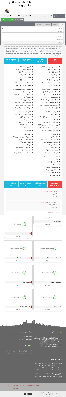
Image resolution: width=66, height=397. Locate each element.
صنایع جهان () (11, 59)
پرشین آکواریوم (57, 221)
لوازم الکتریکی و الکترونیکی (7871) (49, 128)
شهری (62, 24)
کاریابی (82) (27, 134)
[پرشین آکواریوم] (48, 218)
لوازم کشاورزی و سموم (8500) (23, 114)
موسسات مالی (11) (25, 130)
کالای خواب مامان (57, 307)
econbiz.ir (15, 388)
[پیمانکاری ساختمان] (18, 278)
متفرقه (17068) (26, 120)
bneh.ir (22, 385)
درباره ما (16, 16)
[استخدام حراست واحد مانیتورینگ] (18, 254)
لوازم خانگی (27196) (25, 112)
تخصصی (55, 24)
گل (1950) (55, 120)
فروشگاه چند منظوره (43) (51, 153)
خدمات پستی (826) (25, 80)
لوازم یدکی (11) (54, 175)
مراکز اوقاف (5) (26, 145)
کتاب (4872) (54, 114)
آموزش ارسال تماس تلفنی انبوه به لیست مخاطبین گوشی (48, 377)
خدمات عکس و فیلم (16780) (50, 95)
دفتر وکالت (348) (53, 145)
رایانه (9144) (27, 92)
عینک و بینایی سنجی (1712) (23, 105)
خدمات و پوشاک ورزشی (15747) (49, 102)
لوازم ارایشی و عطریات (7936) (50, 122)
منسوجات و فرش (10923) (23, 122)
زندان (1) (55, 159)
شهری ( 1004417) (54, 60)
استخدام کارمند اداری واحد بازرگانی (53, 258)
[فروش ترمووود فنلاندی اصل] (18, 303)
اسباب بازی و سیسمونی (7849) (49, 67)
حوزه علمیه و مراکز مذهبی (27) (49, 140)
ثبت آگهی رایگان (6, 20)
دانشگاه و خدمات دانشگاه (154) (22, 89)
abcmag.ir (7, 385)
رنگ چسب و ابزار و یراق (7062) (22, 95)
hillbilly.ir (16, 385)
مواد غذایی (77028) (25, 125)
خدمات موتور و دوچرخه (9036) (49, 100)
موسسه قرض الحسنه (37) (51, 167)
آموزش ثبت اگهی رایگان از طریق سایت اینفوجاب (48, 370)
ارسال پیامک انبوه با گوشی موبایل (50, 365)
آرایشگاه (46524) (53, 69)
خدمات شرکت (46, 16)
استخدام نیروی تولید (26, 233)
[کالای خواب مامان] (48, 303)
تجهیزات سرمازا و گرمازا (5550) (22, 69)
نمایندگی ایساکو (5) (25, 142)
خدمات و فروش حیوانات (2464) (49, 105)
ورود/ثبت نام (18, 20)
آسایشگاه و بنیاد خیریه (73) (23, 147)
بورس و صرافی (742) (52, 80)
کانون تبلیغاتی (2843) (52, 112)
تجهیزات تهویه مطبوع (56, 282)
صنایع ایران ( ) (26, 59)
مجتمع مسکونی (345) (25, 140)
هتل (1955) (54, 137)
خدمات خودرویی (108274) (23, 85)
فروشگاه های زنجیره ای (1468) (22, 108)
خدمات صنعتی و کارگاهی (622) (22, 153)
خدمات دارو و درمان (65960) (50, 89)
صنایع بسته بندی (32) (52, 150)
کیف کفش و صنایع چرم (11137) (49, 117)
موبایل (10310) (26, 128)
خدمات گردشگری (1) (52, 173)
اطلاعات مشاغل (58, 16)
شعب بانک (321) (53, 162)
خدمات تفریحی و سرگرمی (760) (22, 83)
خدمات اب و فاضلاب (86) (51, 142)
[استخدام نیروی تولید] (18, 230)
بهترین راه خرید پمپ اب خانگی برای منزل (48, 363)
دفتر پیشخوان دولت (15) (51, 157)
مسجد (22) (55, 165)
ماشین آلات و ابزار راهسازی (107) (22, 137)
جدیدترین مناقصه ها (40, 184)
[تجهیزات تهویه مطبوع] (48, 278)
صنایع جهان (38, 24)
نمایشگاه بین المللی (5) (52, 170)
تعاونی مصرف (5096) (25, 72)
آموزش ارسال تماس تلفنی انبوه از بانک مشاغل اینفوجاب (48, 374)
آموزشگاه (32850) (53, 75)
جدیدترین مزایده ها (25, 184)
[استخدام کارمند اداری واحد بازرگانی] (48, 254)
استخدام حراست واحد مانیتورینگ (24, 258)
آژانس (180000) (53, 72)
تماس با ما (7, 16)
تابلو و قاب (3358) (25, 67)
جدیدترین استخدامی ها (54, 184)
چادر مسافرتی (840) (25, 75)
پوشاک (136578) (53, 85)
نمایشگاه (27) (54, 134)
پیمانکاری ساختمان (27, 282)
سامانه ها (36, 16)
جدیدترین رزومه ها (11, 184)
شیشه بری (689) (26, 100)
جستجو (61, 42)
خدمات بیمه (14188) (25, 77)
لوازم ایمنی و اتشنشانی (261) (50, 130)
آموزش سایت (25, 16)
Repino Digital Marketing (32, 385)
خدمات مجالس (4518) (51, 97)
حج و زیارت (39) (26, 150)
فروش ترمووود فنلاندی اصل (25, 307)
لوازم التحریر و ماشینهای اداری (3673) (48, 125)
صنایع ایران (47, 24)
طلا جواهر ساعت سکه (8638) (23, 102)
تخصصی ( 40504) (40, 60)
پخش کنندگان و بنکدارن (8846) (49, 83)
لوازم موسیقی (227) (25, 117)
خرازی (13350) (53, 108)
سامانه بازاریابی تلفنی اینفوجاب (51, 367)
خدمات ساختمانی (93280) (50, 92)
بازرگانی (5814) (54, 77)
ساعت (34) (27, 97)
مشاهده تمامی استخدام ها (53, 212)
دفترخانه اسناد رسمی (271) (50, 147)
